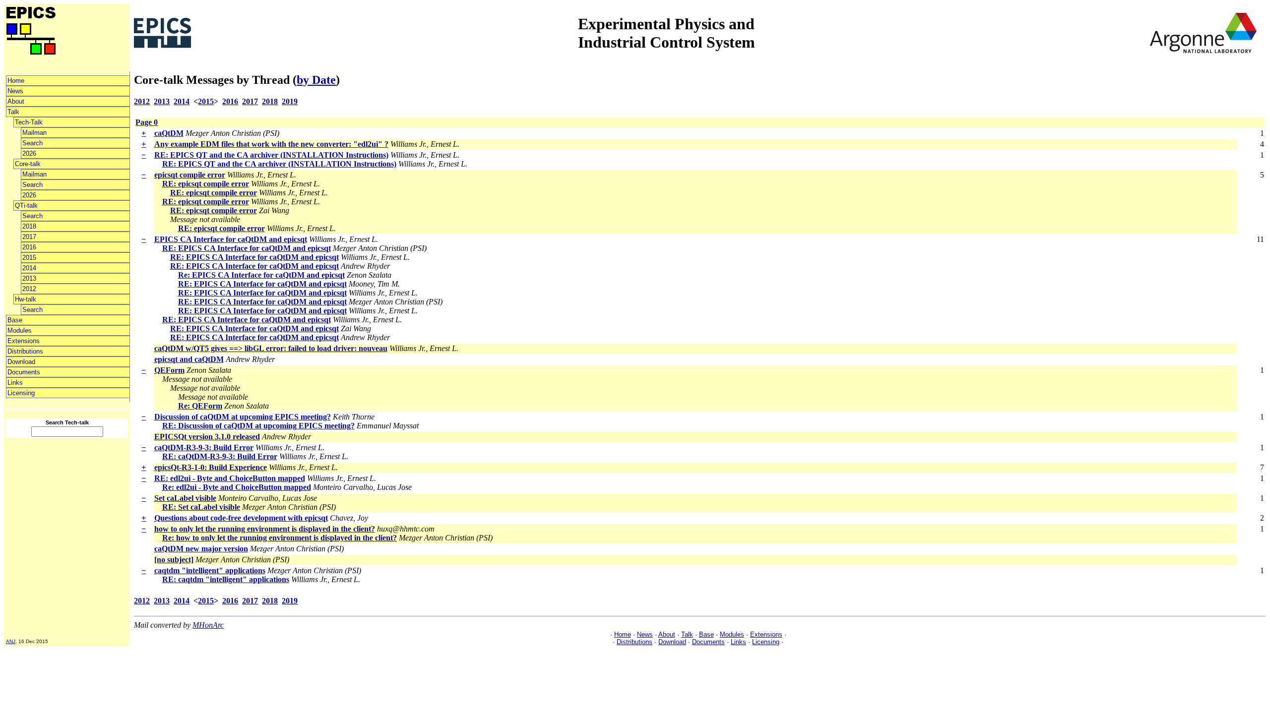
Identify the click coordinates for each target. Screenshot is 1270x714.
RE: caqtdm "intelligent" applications (225, 579)
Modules (19, 330)
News (15, 91)
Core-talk (28, 164)
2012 (29, 289)
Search (32, 143)
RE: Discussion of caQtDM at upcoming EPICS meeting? (258, 425)
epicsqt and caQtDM (189, 359)
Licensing (21, 393)
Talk (13, 112)
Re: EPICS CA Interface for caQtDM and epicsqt (261, 275)
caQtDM (169, 133)
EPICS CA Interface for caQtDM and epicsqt (230, 239)
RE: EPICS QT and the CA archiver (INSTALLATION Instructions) (271, 155)
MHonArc (208, 625)
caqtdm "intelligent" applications (209, 570)
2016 (29, 247)
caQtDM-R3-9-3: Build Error (204, 447)
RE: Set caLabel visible (201, 507)
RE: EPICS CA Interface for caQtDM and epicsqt (246, 248)
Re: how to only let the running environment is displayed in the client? (279, 538)
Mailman (34, 132)
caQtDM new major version (201, 548)
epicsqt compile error (189, 175)
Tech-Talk (29, 122)
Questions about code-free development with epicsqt (241, 518)
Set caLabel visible (185, 498)
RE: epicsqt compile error (205, 183)
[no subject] (173, 559)
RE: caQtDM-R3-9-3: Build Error (219, 456)
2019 (290, 101)
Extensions (23, 341)
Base (14, 320)
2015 (29, 257)
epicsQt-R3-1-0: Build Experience (210, 467)
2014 (29, 268)
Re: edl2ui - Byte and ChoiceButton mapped (236, 487)
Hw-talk (25, 299)
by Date (316, 79)
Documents (23, 372)
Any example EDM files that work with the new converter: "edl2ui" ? (271, 144)
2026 (29, 153)
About (15, 101)
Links (15, 382)
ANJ (10, 641)
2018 (29, 226)
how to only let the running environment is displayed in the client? (264, 529)
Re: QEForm (200, 406)
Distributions (25, 351)
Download (21, 361)
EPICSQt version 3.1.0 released (207, 436)
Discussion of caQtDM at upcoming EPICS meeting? (242, 417)
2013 (29, 278)
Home (15, 80)
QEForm (169, 370)
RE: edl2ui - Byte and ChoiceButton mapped (229, 478)
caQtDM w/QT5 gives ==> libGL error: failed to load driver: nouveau (270, 348)
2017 (29, 236)
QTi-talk (26, 205)
